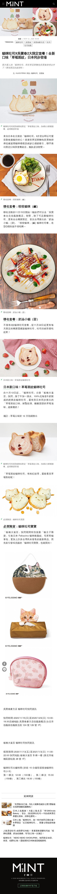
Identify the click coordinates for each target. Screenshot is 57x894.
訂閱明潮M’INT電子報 (28, 885)
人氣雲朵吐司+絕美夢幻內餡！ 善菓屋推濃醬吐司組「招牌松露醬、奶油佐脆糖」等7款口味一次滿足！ (28, 832)
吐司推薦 (28, 45)
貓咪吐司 (19, 42)
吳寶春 (28, 42)
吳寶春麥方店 (39, 42)
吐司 (49, 42)
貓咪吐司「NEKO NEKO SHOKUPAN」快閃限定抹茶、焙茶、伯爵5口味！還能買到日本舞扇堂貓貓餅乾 (28, 839)
